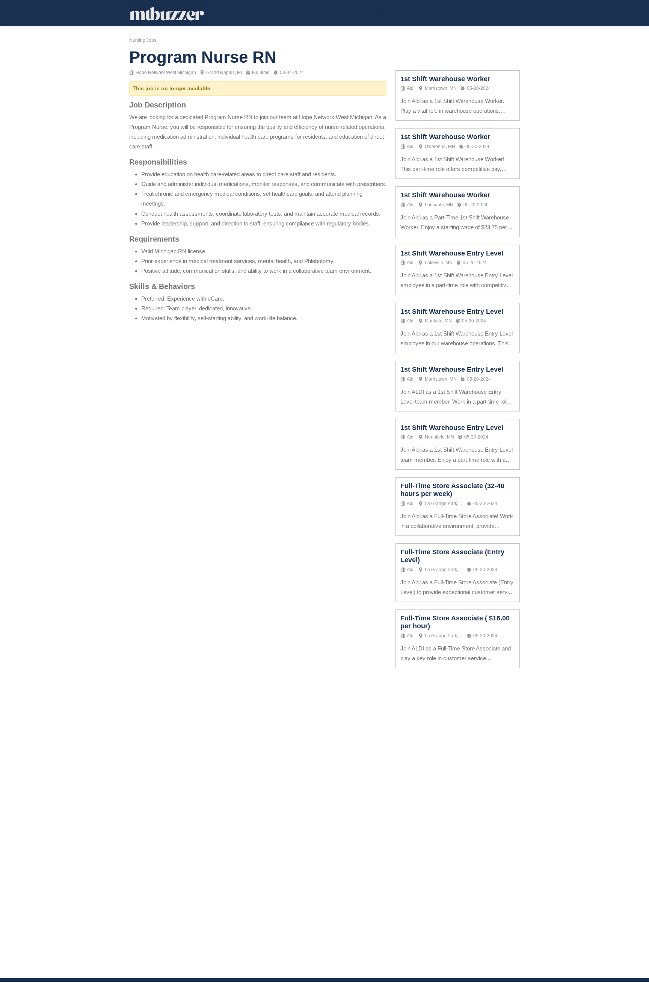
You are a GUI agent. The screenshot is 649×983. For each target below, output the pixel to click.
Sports (306, 13)
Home (244, 13)
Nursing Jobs (142, 40)
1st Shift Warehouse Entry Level (451, 253)
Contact (387, 13)
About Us (345, 13)
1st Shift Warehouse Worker (445, 79)
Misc (274, 13)
